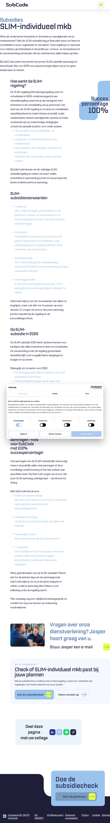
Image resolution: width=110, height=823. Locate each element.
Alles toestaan (86, 434)
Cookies (96, 815)
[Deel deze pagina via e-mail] (59, 732)
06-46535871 (39, 816)
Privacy (85, 815)
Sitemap (106, 815)
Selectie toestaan (55, 434)
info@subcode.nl (55, 815)
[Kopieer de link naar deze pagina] (73, 732)
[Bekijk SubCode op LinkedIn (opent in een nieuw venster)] (5, 816)
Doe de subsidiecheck (76, 786)
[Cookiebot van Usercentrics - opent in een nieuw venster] (92, 387)
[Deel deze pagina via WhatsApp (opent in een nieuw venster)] (66, 732)
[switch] (43, 425)
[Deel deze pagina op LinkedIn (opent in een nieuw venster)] (52, 732)
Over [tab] (87, 394)
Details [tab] (55, 394)
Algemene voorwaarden (71, 816)
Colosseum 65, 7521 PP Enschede (19, 816)
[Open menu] (101, 5)
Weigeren (23, 434)
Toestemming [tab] (23, 394)
